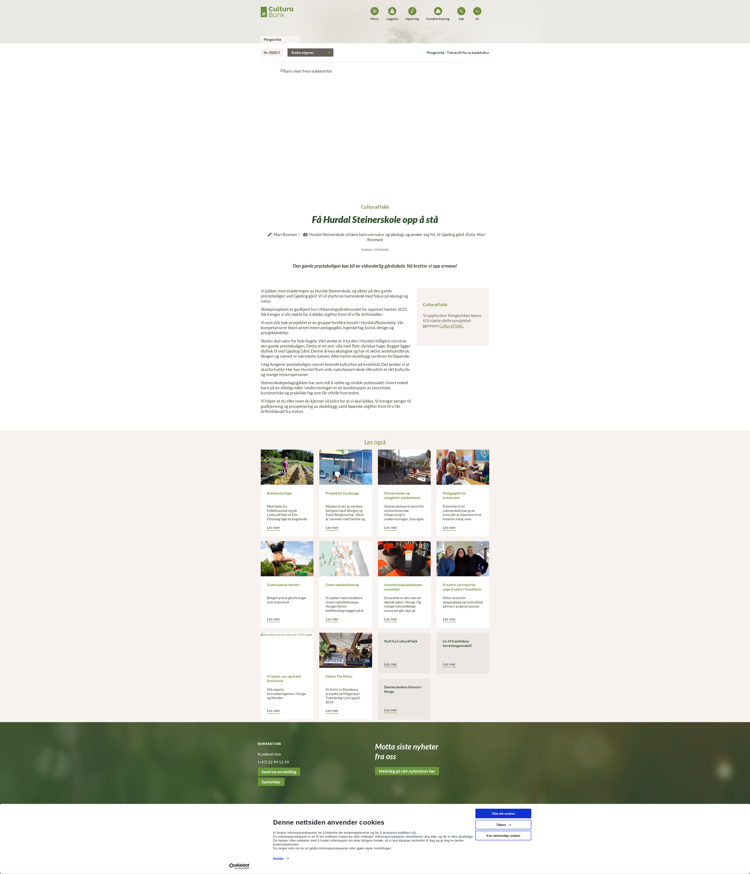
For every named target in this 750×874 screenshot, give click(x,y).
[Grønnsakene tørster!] (287, 558)
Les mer (273, 527)
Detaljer (278, 858)
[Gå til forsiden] (277, 10)
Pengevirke (272, 39)
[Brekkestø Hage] (287, 467)
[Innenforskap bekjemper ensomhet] (404, 558)
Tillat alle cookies (503, 813)
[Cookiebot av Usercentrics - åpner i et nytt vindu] (239, 866)
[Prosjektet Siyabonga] (345, 467)
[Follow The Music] (345, 650)
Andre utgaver (302, 52)
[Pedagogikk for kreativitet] (463, 467)
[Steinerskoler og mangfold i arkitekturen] (404, 467)
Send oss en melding (279, 771)
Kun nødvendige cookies (503, 835)
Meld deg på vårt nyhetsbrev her (407, 771)
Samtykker (271, 782)
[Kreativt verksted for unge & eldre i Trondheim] (463, 558)
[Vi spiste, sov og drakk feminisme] (287, 650)
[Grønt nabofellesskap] (345, 558)
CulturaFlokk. (451, 325)
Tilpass (501, 824)
